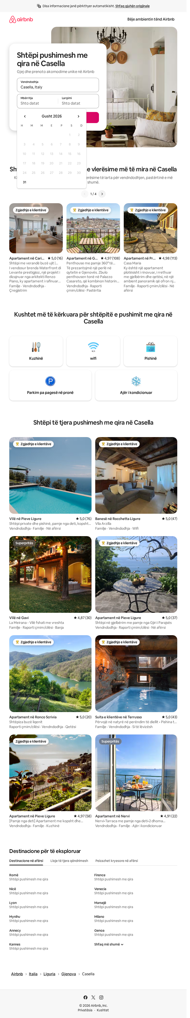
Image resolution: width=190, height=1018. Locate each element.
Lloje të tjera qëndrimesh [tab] (69, 861)
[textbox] (37, 103)
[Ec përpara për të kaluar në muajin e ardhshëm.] (78, 116)
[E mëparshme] (85, 194)
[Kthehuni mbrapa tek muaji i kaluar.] (25, 116)
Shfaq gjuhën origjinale (132, 6)
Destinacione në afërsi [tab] (26, 861)
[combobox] (58, 87)
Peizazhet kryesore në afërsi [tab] (116, 861)
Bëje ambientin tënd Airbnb (150, 19)
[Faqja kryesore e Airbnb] (21, 19)
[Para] (102, 194)
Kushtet (103, 1010)
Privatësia (85, 1010)
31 (24, 182)
